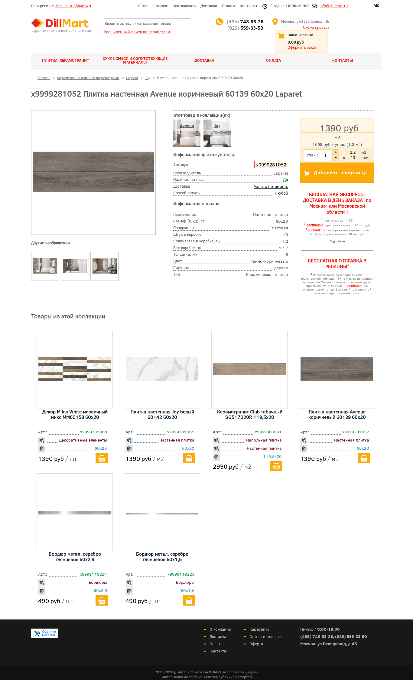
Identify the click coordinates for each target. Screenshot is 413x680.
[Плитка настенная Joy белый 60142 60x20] (162, 379)
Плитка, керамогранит (65, 60)
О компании (220, 629)
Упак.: (312, 155)
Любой (281, 193)
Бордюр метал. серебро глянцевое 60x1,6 (162, 556)
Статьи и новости (265, 636)
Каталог (160, 5)
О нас (143, 5)
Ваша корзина (300, 35)
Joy (217, 125)
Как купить (259, 629)
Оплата (228, 5)
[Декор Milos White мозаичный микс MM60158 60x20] (74, 379)
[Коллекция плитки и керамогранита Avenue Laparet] (45, 273)
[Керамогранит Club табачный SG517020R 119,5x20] (249, 373)
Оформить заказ (302, 47)
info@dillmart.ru (334, 5)
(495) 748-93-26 (316, 636)
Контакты (248, 5)
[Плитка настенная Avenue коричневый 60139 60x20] (337, 379)
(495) (245, 21)
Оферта (256, 643)
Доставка (208, 5)
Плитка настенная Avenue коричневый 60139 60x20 (337, 414)
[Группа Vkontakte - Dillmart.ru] (376, 6)
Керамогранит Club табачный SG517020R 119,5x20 (249, 414)
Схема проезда (316, 27)
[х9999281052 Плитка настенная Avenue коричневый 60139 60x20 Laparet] (93, 190)
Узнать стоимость (271, 186)
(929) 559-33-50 (351, 636)
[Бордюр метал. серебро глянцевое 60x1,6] (162, 512)
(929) (245, 28)
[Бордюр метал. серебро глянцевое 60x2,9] (74, 512)
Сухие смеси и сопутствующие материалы (134, 60)
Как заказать (184, 5)
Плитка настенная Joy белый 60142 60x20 (162, 414)
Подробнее (337, 241)
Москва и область (71, 5)
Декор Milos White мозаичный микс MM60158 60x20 (75, 414)
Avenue (187, 125)
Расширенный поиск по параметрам (137, 31)
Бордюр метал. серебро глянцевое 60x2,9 (75, 556)
